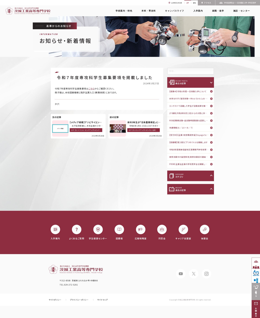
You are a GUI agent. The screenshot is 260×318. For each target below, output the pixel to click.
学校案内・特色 (124, 11)
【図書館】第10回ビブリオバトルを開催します (188, 142)
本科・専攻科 (149, 11)
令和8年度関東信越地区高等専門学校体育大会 (190, 149)
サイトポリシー (55, 299)
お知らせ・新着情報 (66, 39)
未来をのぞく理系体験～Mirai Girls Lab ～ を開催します (191, 98)
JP (187, 3)
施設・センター (241, 11)
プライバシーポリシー (79, 299)
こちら (91, 88)
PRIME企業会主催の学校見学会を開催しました (190, 164)
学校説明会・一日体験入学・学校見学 (240, 2)
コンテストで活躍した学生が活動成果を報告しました (191, 106)
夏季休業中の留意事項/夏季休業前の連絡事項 (189, 157)
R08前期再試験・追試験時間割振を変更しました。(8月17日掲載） (191, 120)
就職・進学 (218, 11)
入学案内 (198, 11)
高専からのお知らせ (58, 26)
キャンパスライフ (174, 11)
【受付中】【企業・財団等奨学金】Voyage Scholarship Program (191, 135)
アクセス (207, 2)
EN (194, 3)
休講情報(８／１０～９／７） (181, 127)
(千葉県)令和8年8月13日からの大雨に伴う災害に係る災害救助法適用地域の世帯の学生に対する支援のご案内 (191, 113)
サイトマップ (102, 299)
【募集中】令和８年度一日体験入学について (188, 91)
